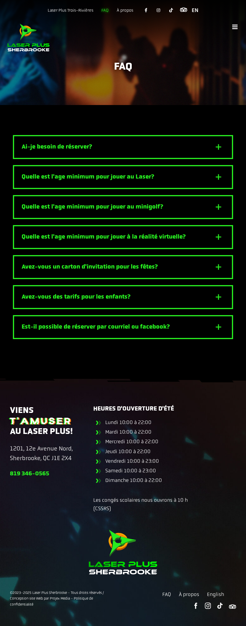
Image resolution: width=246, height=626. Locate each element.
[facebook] (196, 606)
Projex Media (60, 598)
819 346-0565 (29, 473)
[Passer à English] (195, 10)
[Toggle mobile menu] (235, 27)
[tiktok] (220, 606)
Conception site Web (26, 598)
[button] (123, 147)
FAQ (166, 594)
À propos (189, 594)
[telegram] (232, 606)
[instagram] (208, 606)
